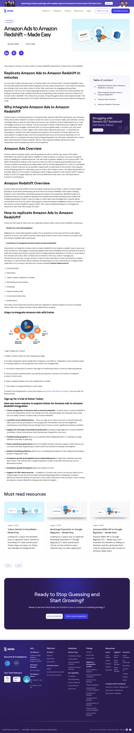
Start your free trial (54, 616)
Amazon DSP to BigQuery (91, 714)
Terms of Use (93, 729)
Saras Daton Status (113, 729)
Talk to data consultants (76, 616)
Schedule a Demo (120, 11)
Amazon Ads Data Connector (57, 391)
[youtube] (130, 729)
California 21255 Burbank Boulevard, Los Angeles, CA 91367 (36, 658)
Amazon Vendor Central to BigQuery (92, 709)
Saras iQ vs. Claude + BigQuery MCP (116, 687)
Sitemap (122, 729)
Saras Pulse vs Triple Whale (114, 690)
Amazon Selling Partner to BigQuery (93, 676)
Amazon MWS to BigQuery (91, 671)
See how (108, 3)
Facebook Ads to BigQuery (91, 699)
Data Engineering (73, 679)
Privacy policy (102, 729)
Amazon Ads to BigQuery (91, 681)
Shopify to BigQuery (92, 685)
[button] (46, 11)
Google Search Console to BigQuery (92, 689)
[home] (8, 10)
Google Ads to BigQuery (90, 694)
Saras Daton (51, 662)
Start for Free (102, 11)
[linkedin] (126, 729)
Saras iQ (49, 655)
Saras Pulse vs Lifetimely (113, 693)
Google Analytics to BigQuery (92, 704)
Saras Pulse (50, 659)
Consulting (71, 676)
